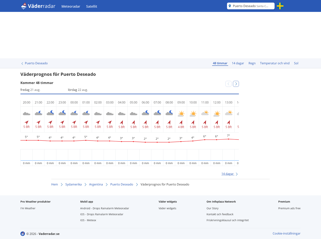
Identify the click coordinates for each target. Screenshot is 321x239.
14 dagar (238, 63)
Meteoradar (70, 6)
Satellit (91, 6)
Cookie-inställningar (287, 233)
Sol (296, 63)
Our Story (212, 208)
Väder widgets (167, 208)
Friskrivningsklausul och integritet (228, 220)
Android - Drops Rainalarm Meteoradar (104, 208)
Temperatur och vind (275, 63)
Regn (252, 63)
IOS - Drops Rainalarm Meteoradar (101, 214)
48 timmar (220, 63)
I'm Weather (27, 208)
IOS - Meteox (88, 220)
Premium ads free (289, 208)
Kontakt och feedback (220, 214)
